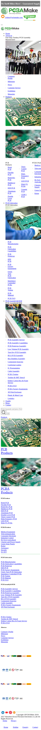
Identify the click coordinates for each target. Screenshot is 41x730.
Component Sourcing (15, 362)
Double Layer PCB (10, 198)
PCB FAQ (11, 298)
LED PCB (25, 181)
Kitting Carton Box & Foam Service (18, 382)
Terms (5, 721)
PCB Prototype (11, 255)
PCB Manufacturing (11, 243)
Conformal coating (14, 365)
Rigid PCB (10, 168)
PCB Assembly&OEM (13, 301)
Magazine (11, 94)
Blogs (7, 403)
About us (8, 36)
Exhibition (11, 91)
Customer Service (11, 88)
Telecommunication (8, 534)
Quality (8, 401)
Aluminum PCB (11, 192)
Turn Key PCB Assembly (17, 352)
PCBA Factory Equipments (18, 389)
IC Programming (14, 368)
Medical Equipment (8, 532)
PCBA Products (7, 490)
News (10, 85)
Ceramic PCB (24, 190)
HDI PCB (11, 188)
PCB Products (7, 451)
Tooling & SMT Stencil (16, 377)
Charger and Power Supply (10, 542)
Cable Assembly (13, 371)
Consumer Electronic (8, 536)
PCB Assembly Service (16, 340)
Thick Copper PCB (24, 169)
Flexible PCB (11, 174)
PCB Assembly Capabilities (18, 343)
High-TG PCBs (24, 185)
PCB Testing (10, 289)
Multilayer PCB (11, 184)
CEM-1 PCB (24, 196)
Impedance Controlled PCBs (11, 283)
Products (8, 97)
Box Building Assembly (16, 359)
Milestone (11, 81)
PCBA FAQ (12, 386)
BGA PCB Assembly (15, 355)
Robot (3, 546)
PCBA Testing (13, 374)
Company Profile (11, 77)
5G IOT (4, 552)
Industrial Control (7, 538)
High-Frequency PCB (25, 176)
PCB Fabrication (11, 203)
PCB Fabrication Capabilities (11, 249)
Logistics (11, 398)
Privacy (13, 721)
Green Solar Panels (8, 544)
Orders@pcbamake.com (14, 17)
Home (7, 33)
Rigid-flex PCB (11, 179)
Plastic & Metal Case (15, 395)
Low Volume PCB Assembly (18, 349)
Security (4, 550)
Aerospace (5, 548)
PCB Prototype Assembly (17, 346)
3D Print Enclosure (15, 392)
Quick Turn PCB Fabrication (11, 275)
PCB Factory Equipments (11, 266)
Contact (8, 405)
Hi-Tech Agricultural (8, 540)
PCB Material (11, 294)
